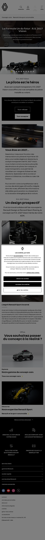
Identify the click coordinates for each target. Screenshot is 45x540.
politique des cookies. (33, 272)
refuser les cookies (22, 278)
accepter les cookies (22, 284)
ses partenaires (18, 256)
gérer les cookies (22, 290)
